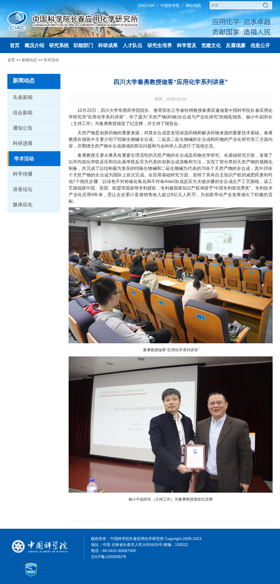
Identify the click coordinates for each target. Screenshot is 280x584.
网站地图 (193, 5)
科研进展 (23, 143)
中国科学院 (170, 5)
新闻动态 (29, 60)
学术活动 (51, 60)
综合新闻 (23, 112)
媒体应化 (23, 204)
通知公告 (23, 128)
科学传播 (23, 174)
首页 (11, 60)
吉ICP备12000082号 (108, 556)
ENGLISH (146, 5)
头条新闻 (23, 97)
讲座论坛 (23, 189)
